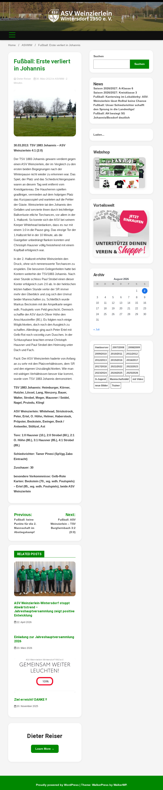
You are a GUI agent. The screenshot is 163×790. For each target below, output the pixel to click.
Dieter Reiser (24, 78)
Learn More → (44, 748)
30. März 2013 (44, 78)
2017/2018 (101, 366)
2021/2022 (116, 366)
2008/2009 (134, 347)
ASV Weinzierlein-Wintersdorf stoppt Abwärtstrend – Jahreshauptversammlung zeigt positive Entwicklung (44, 609)
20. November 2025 (27, 706)
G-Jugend (100, 379)
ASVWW (59, 78)
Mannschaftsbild (119, 379)
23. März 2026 (24, 648)
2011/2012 (132, 353)
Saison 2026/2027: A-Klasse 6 (113, 88)
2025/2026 (132, 372)
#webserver (102, 347)
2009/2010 (101, 353)
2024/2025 (116, 372)
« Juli (96, 329)
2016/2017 (132, 360)
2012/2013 (101, 360)
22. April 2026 (24, 622)
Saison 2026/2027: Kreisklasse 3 (115, 92)
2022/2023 (132, 366)
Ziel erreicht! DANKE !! (30, 699)
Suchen (98, 56)
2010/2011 (116, 353)
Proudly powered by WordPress (58, 784)
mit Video (138, 379)
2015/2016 (116, 360)
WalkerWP (120, 784)
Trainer (116, 385)
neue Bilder (101, 385)
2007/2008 (118, 347)
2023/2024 (101, 372)
